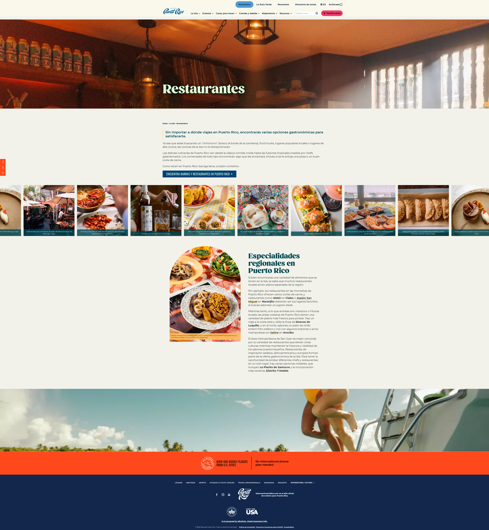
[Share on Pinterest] (3, 173)
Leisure (178, 483)
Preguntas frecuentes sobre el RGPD (269, 527)
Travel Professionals (249, 483)
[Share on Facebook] (3, 162)
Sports (202, 483)
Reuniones (283, 4)
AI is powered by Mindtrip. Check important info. (244, 521)
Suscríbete (243, 432)
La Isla (172, 123)
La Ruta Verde (264, 4)
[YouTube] (229, 494)
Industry (282, 483)
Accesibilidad (289, 527)
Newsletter (244, 4)
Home (165, 123)
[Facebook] (217, 494)
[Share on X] (3, 167)
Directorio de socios (305, 4)
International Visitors (302, 483)
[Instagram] (223, 494)
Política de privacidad (247, 527)
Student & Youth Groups (222, 483)
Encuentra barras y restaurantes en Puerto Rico (198, 174)
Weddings (269, 483)
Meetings (190, 483)
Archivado (334, 4)
